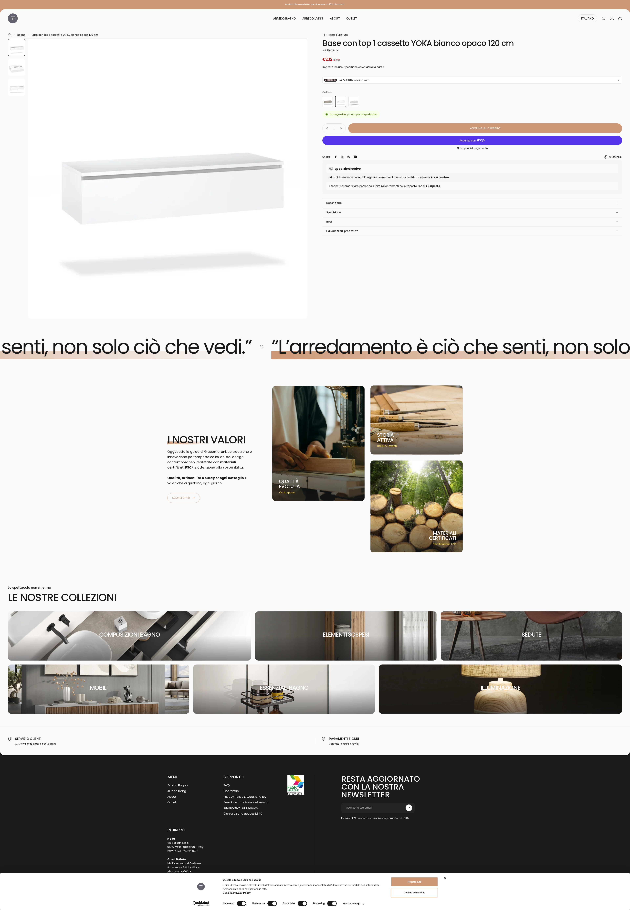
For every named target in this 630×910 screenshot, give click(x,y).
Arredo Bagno (177, 785)
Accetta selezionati (414, 892)
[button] (472, 203)
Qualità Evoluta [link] (289, 484)
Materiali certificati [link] (442, 536)
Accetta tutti (414, 881)
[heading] (292, 484)
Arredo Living (176, 791)
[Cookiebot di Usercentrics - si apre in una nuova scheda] (201, 903)
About (171, 797)
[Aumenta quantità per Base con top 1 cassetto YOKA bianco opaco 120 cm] (342, 128)
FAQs (227, 785)
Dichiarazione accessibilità (242, 814)
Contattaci (231, 791)
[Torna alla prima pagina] (9, 35)
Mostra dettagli (351, 903)
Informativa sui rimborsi (240, 808)
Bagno (21, 35)
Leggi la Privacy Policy (237, 892)
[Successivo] (299, 186)
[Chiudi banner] (445, 878)
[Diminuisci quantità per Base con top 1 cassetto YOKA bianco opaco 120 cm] (326, 128)
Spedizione (351, 67)
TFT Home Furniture (335, 35)
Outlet (171, 802)
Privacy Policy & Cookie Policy (244, 797)
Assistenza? (615, 157)
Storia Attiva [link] (385, 437)
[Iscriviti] (409, 807)
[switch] (272, 903)
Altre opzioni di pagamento (472, 148)
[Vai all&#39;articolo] (16, 47)
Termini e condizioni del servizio (246, 802)
